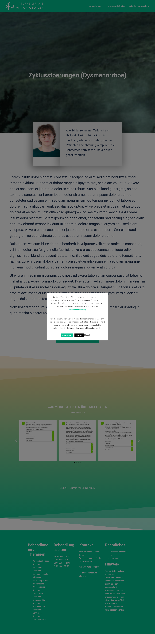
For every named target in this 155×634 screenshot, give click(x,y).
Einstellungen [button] (89, 335)
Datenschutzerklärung (77, 309)
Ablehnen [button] (79, 335)
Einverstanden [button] (67, 335)
